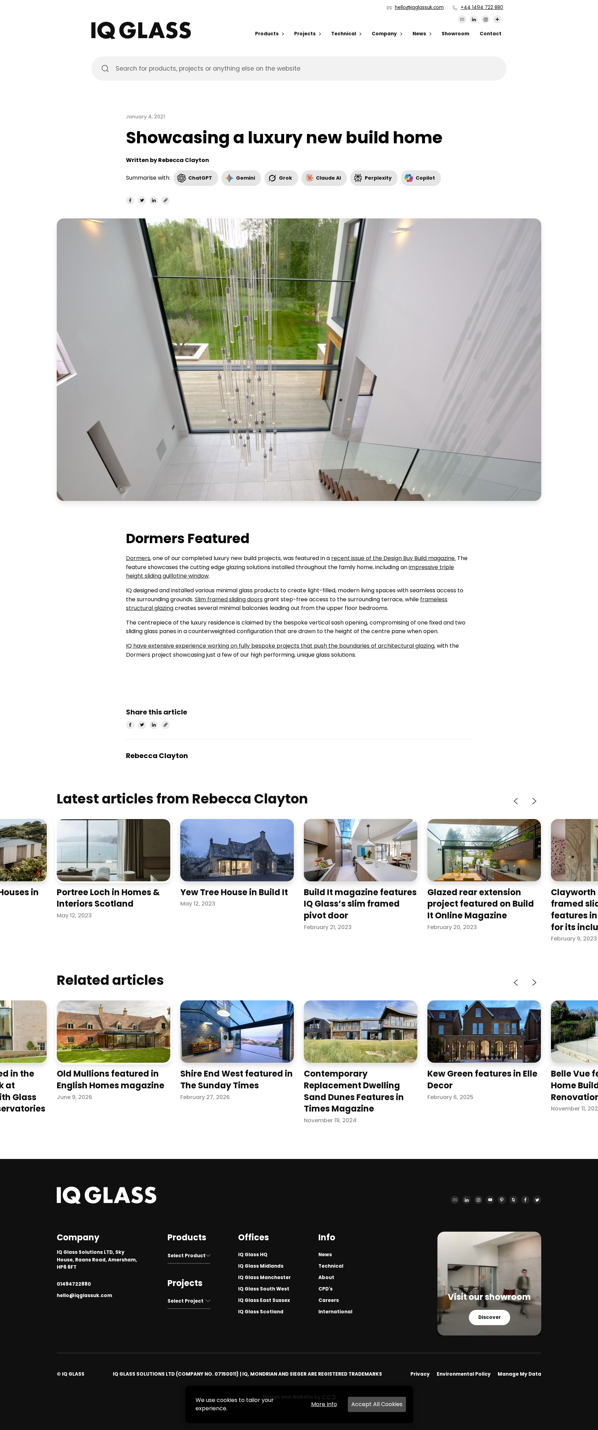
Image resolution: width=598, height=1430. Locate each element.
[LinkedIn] (474, 19)
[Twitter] (537, 1200)
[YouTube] (490, 1200)
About (326, 1277)
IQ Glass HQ (253, 1254)
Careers (328, 1300)
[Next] (533, 801)
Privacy (420, 1374)
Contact (490, 33)
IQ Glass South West (263, 1289)
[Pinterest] (502, 1200)
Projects (305, 33)
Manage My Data (519, 1374)
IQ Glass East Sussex (264, 1300)
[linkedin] (154, 200)
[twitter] (142, 200)
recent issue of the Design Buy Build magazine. (393, 558)
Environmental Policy (464, 1374)
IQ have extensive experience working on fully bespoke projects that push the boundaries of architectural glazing (280, 646)
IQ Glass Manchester (264, 1277)
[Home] (141, 37)
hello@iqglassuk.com (419, 7)
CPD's (325, 1289)
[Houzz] (513, 1200)
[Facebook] (525, 1200)
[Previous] (516, 801)
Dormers (138, 558)
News (419, 33)
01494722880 (74, 1284)
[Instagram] (485, 19)
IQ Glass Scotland (260, 1311)
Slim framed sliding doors (229, 599)
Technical (343, 33)
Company (384, 33)
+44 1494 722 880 (482, 7)
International (335, 1311)
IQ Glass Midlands (260, 1266)
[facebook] (130, 200)
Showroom (455, 33)
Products (267, 33)
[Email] (462, 19)
